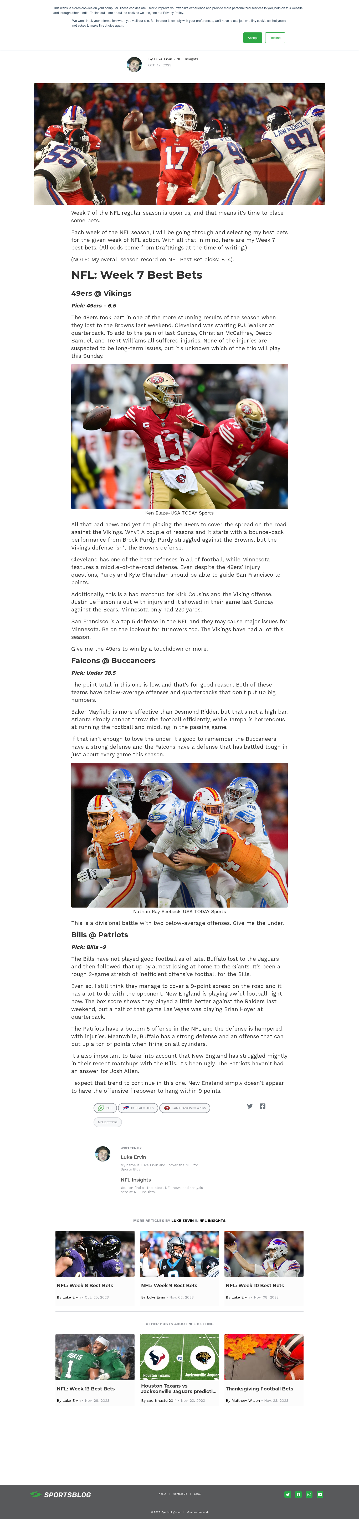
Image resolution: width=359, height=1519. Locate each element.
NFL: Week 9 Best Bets (169, 1285)
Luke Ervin (163, 59)
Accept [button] (253, 37)
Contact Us (180, 1493)
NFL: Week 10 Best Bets (255, 1285)
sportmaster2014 (162, 1400)
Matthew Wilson (246, 1400)
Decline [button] (275, 37)
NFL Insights (187, 59)
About (162, 1493)
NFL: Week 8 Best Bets (85, 1285)
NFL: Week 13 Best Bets (86, 1389)
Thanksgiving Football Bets (259, 1389)
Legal (197, 1493)
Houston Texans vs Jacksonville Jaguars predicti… (178, 1388)
